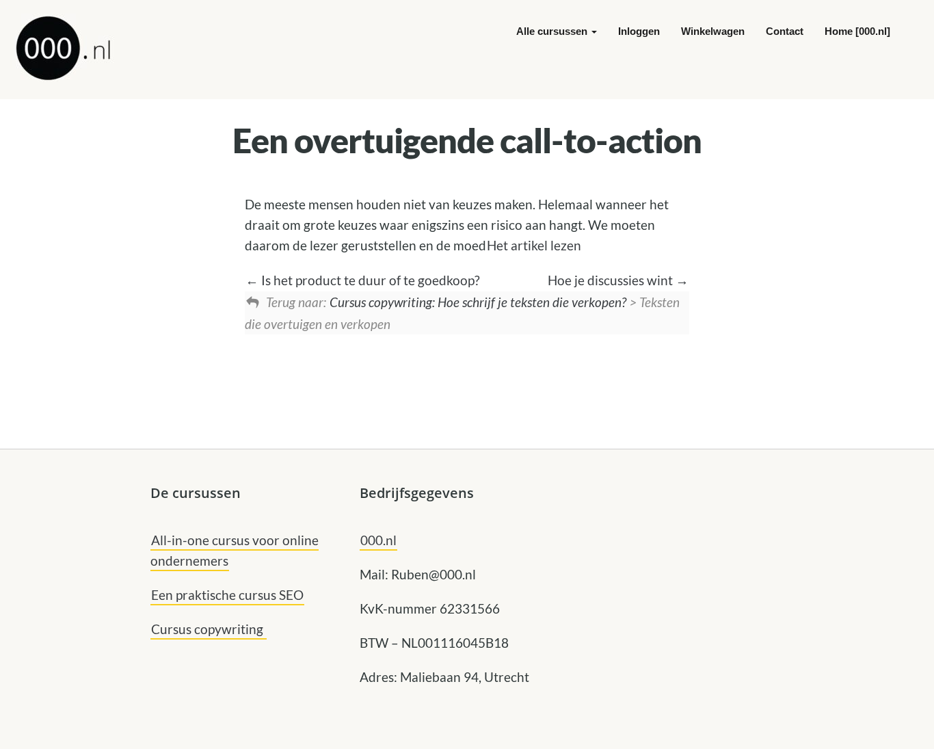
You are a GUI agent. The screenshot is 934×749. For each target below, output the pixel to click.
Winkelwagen (713, 31)
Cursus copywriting (208, 629)
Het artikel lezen (534, 245)
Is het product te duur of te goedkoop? (369, 280)
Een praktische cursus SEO (227, 595)
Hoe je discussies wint (612, 280)
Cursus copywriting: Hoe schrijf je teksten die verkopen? (478, 302)
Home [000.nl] (857, 31)
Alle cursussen (553, 31)
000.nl (378, 540)
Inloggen (639, 31)
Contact (784, 31)
